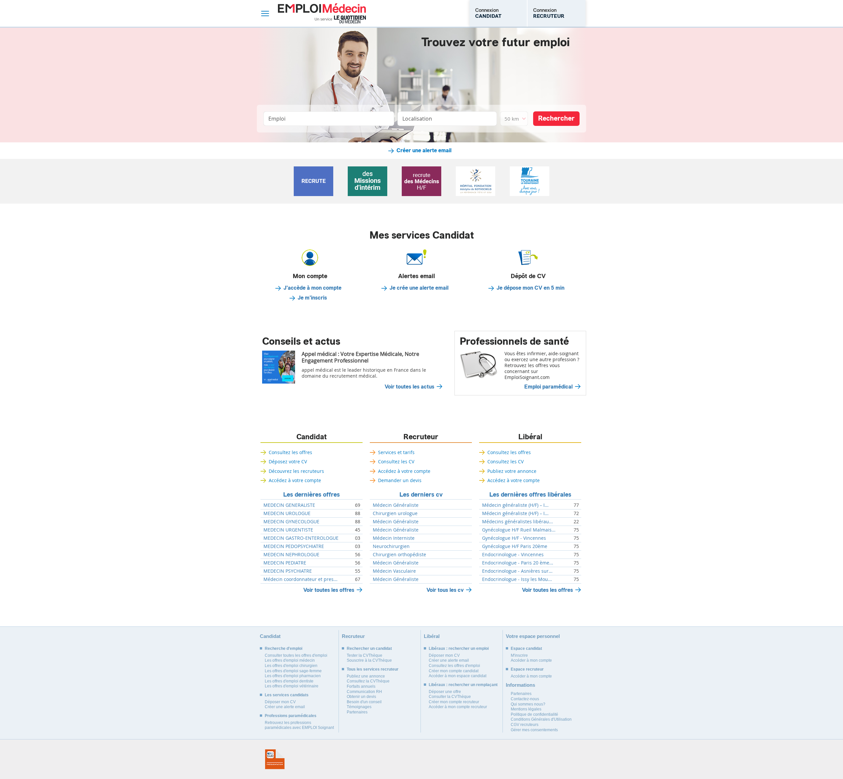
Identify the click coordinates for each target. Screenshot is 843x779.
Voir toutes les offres (328, 590)
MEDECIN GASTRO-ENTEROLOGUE (301, 538)
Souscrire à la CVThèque (369, 660)
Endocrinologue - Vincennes (513, 555)
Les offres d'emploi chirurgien (291, 665)
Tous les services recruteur (372, 669)
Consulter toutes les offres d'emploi (296, 655)
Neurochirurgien (391, 546)
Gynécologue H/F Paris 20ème (514, 546)
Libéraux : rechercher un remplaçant (463, 684)
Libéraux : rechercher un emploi (459, 648)
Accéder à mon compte (531, 660)
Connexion (488, 13)
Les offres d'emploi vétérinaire (291, 686)
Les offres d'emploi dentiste (289, 681)
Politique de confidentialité (534, 714)
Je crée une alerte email (419, 288)
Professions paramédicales (290, 715)
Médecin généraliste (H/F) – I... (515, 505)
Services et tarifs (396, 452)
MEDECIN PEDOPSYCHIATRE (293, 546)
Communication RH (364, 691)
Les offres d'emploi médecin (290, 660)
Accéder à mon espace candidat (457, 676)
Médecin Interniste (394, 538)
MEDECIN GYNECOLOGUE (291, 522)
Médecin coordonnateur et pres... (300, 579)
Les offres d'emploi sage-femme (293, 671)
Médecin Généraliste (396, 505)
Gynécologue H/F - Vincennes (514, 538)
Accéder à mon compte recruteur (458, 707)
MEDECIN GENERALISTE (289, 505)
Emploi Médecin (322, 13)
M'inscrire (519, 655)
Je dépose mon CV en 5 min (530, 288)
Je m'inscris (312, 298)
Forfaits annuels (361, 686)
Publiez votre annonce (511, 471)
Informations (520, 685)
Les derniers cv (421, 494)
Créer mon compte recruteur (454, 702)
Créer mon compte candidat (453, 671)
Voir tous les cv (445, 590)
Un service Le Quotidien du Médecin (340, 19)
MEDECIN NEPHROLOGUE (291, 555)
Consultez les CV (396, 461)
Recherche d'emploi (283, 648)
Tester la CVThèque (364, 655)
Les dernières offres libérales (530, 494)
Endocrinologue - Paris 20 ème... (517, 563)
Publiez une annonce (366, 676)
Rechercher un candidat (369, 648)
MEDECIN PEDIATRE (284, 563)
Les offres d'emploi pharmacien (293, 676)
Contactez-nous (525, 699)
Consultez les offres (290, 452)
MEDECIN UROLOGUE (287, 513)
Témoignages (359, 707)
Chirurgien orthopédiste (399, 555)
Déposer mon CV (280, 702)
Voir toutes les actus (409, 387)
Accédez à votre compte (295, 480)
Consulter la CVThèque (450, 696)
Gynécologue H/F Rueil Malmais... (519, 530)
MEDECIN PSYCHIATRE (287, 571)
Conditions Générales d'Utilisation (541, 719)
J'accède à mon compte (312, 288)
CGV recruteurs (524, 724)
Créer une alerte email (423, 150)
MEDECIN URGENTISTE (288, 530)
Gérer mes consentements (534, 730)
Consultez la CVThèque (368, 681)
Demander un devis (400, 480)
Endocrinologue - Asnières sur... (517, 571)
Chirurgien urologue (395, 513)
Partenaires (357, 712)
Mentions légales (526, 709)
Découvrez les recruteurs (296, 471)
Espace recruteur (527, 669)
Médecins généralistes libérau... (517, 522)
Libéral (530, 437)
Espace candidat (526, 648)
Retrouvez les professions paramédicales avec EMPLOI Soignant (299, 725)
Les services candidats (287, 695)
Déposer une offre (445, 691)
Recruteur (420, 437)
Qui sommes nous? (528, 704)
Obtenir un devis (361, 696)
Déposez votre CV (288, 461)
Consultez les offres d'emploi (454, 665)
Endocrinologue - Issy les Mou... (517, 579)
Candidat (311, 437)
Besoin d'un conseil (364, 702)
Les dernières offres (311, 494)
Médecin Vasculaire (394, 571)
